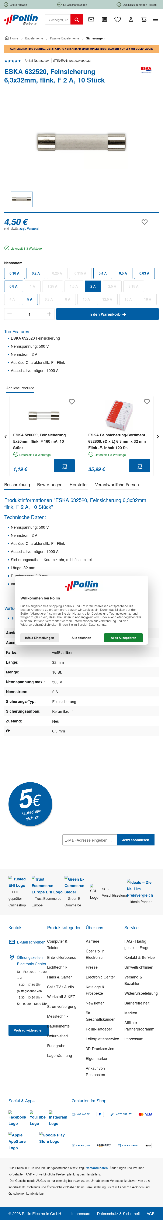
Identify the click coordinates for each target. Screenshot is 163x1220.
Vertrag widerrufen (29, 1030)
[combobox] (58, 19)
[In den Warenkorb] (64, 465)
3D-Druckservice (100, 1048)
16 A (150, 300)
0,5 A (123, 273)
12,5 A (110, 300)
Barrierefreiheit (136, 1003)
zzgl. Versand (29, 228)
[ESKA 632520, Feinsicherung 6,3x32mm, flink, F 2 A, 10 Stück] (81, 142)
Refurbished (57, 1035)
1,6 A (76, 287)
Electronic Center (100, 977)
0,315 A (83, 274)
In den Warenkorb (105, 314)
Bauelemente (58, 1026)
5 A (29, 299)
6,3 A (51, 300)
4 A (15, 300)
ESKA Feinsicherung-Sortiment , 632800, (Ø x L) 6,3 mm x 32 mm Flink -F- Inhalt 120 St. (117, 441)
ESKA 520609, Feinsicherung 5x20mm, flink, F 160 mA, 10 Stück (39, 441)
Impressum (133, 1038)
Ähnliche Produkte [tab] (20, 387)
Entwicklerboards (61, 957)
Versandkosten (97, 1168)
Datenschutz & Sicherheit (118, 1213)
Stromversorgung (61, 1006)
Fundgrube (56, 1045)
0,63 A (144, 273)
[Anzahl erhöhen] (49, 314)
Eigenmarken (97, 1058)
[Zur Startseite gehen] (21, 19)
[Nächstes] (158, 436)
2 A (93, 286)
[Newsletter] (91, 19)
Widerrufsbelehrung (141, 993)
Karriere (92, 941)
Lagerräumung (59, 1055)
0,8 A (14, 286)
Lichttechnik (57, 967)
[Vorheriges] (5, 436)
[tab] (17, 485)
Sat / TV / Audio (60, 986)
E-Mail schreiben (31, 942)
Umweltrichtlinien (138, 967)
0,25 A (59, 274)
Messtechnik (57, 1016)
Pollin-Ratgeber (99, 1029)
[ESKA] (146, 77)
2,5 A (115, 287)
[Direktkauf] (104, 19)
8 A (70, 300)
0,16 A (15, 273)
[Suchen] (76, 19)
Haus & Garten (60, 977)
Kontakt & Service (139, 957)
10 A (89, 300)
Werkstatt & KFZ (61, 996)
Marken (130, 1012)
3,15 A (136, 287)
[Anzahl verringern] (9, 314)
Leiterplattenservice (102, 1038)
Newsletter (95, 1003)
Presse (92, 967)
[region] (81, 154)
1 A (35, 287)
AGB (151, 1213)
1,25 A (55, 287)
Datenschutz (89, 849)
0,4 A (103, 273)
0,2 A (36, 273)
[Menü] (156, 19)
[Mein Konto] (131, 19)
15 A (131, 300)
